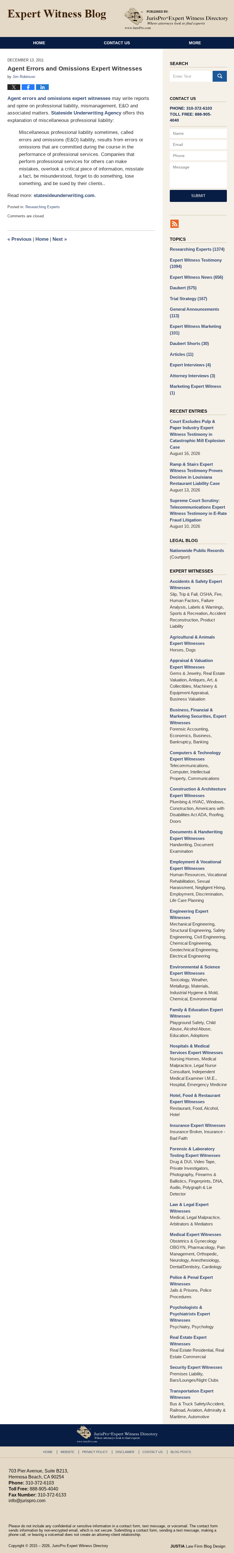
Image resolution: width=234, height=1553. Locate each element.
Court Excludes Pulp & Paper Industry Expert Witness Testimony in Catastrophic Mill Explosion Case (197, 434)
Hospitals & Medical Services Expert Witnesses (196, 1049)
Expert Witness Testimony (196, 263)
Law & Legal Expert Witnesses (189, 1207)
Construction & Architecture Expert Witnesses (198, 792)
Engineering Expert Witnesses (189, 914)
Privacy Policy (95, 1452)
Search (220, 76)
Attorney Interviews (192, 375)
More (195, 43)
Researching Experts (42, 207)
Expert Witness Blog (56, 15)
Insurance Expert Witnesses (197, 1125)
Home (39, 43)
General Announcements (194, 312)
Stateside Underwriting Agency (86, 113)
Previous (19, 239)
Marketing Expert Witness (195, 389)
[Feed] (174, 224)
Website (67, 1452)
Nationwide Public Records (197, 550)
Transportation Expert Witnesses (191, 1394)
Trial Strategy (188, 298)
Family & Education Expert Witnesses (196, 1013)
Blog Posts (181, 1452)
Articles (181, 354)
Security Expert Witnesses (196, 1367)
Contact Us (117, 43)
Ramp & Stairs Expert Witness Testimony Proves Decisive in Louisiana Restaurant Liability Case (196, 474)
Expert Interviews (190, 364)
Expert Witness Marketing (195, 329)
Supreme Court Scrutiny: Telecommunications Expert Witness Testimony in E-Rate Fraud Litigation (198, 510)
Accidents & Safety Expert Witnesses (196, 584)
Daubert (183, 287)
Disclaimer (125, 1452)
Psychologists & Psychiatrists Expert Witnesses (190, 1314)
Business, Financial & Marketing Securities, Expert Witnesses (198, 716)
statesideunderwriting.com (64, 195)
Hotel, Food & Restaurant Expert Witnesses (195, 1098)
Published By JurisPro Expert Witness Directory (176, 18)
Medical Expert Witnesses (195, 1234)
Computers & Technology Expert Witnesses (195, 756)
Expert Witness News (196, 277)
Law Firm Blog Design (197, 1546)
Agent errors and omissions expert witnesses (58, 98)
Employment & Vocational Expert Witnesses (195, 865)
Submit (198, 196)
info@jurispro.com (27, 1500)
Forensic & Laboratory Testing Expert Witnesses (195, 1152)
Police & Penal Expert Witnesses (191, 1280)
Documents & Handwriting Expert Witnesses (196, 835)
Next (60, 239)
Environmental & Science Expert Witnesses (195, 970)
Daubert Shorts (189, 343)
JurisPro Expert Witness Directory (80, 1546)
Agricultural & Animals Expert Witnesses (192, 640)
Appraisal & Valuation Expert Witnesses (191, 663)
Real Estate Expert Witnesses (188, 1340)
